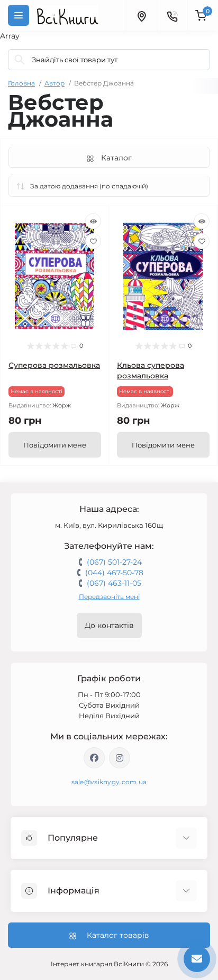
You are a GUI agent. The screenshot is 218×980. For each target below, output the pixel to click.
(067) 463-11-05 (114, 583)
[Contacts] (172, 15)
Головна (21, 83)
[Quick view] (93, 221)
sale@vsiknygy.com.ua (109, 782)
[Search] (19, 59)
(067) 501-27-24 (114, 562)
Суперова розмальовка (54, 365)
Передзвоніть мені (109, 597)
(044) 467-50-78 (114, 572)
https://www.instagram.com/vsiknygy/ (119, 757)
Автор (54, 83)
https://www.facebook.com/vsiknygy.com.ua (94, 757)
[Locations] (141, 15)
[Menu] (18, 15)
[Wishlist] (93, 241)
